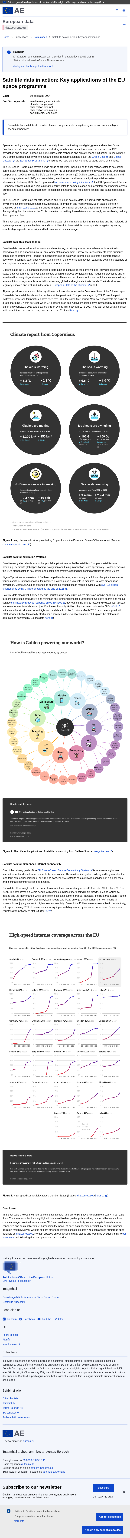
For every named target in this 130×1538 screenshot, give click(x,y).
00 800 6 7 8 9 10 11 (34, 1460)
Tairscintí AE (9, 1403)
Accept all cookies (110, 1516)
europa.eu (28, 1441)
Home (6, 37)
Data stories (40, 37)
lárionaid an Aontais (54, 1471)
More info (19, 1521)
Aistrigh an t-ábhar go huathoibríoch (33, 66)
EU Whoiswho (11, 1412)
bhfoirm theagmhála (42, 1468)
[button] (123, 10)
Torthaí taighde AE (13, 1408)
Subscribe (103, 1487)
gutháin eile (27, 1464)
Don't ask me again (103, 1496)
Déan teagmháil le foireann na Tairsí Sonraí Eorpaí (31, 1297)
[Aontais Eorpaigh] (13, 10)
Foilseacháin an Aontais (16, 1417)
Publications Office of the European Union (28, 1277)
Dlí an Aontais (10, 1398)
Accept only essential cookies (103, 1530)
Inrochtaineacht (11, 1344)
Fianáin (7, 1339)
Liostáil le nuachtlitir (14, 1302)
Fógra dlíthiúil (10, 1334)
